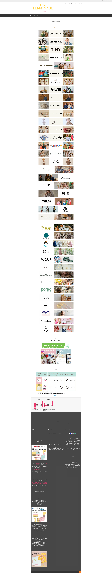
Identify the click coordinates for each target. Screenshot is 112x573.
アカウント (98, 0)
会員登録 (109, 0)
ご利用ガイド (31, 15)
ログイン (104, 0)
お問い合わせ (36, 15)
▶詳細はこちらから (56, 395)
